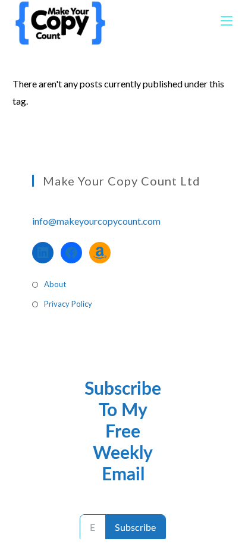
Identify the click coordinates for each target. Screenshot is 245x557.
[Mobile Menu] (227, 21)
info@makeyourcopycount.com (96, 220)
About (55, 284)
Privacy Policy (68, 304)
